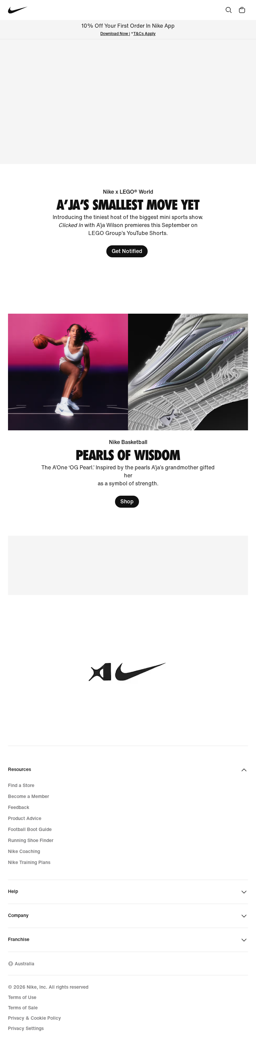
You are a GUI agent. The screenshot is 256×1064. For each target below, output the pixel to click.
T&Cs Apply (144, 34)
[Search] (229, 10)
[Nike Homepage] (18, 10)
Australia (24, 963)
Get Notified (127, 251)
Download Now (114, 34)
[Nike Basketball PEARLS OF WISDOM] (128, 411)
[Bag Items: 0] (242, 10)
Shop (127, 501)
